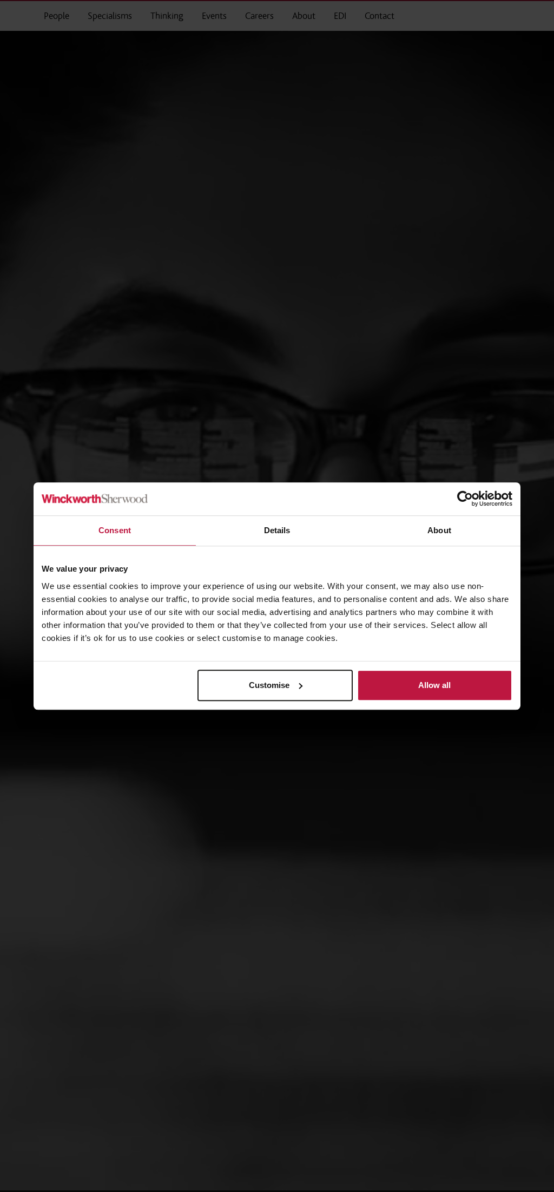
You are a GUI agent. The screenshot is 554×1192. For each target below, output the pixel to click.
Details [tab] (277, 530)
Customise (269, 685)
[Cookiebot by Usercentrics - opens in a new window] (465, 498)
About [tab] (439, 530)
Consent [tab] (114, 530)
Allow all (434, 685)
